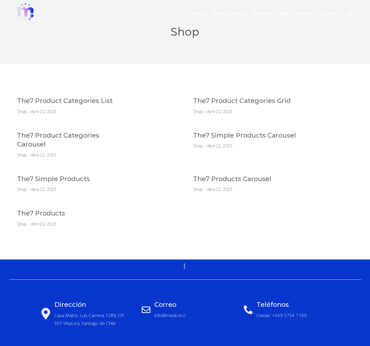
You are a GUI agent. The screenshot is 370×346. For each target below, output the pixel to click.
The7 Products (41, 213)
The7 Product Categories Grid (242, 101)
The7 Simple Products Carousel (244, 135)
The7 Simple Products (53, 179)
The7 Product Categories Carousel (58, 139)
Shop (22, 111)
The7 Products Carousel (232, 179)
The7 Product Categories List (65, 101)
